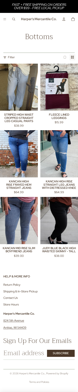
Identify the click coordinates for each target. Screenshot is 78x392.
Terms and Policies (39, 382)
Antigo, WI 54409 (14, 327)
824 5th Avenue (13, 320)
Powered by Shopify (57, 373)
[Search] (13, 19)
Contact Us (10, 298)
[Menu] (5, 19)
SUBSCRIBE (61, 353)
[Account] (63, 19)
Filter (11, 57)
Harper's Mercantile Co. (32, 373)
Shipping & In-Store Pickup (20, 291)
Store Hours (11, 304)
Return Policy (11, 285)
